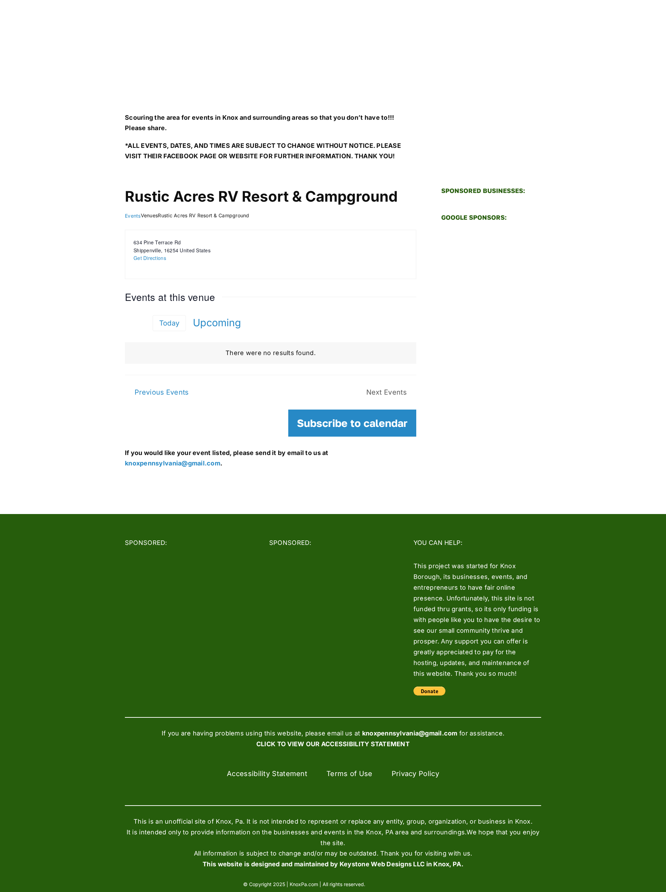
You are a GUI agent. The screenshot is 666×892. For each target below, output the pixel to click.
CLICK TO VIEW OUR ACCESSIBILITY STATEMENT (333, 744)
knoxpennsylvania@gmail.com (172, 463)
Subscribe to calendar (352, 423)
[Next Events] (141, 323)
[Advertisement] (491, 335)
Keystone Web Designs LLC (382, 864)
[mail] (419, 883)
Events (133, 216)
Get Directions (150, 257)
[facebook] (382, 883)
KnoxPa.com (304, 884)
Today (169, 323)
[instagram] (407, 883)
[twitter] (395, 883)
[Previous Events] (129, 322)
